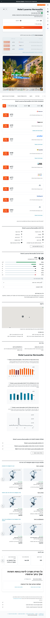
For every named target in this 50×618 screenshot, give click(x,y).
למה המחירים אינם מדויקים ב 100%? (34, 607)
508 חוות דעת (34, 13)
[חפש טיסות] (47, 9)
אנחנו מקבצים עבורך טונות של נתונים (34, 604)
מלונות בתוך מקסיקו (21, 613)
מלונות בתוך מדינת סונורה (12, 613)
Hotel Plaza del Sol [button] (18, 483)
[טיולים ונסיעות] (47, 24)
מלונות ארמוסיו (41, 615)
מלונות (36, 613)
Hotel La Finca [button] (40, 509)
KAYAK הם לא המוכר (37, 602)
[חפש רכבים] (47, 14)
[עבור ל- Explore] (47, 18)
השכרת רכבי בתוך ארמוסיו (36, 587)
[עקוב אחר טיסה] (47, 21)
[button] (1, 1)
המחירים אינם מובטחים (17, 598)
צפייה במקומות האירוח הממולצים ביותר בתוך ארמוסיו (11, 520)
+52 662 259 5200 (38, 16)
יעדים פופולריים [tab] (27, 579)
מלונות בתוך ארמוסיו (19, 587)
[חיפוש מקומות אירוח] (47, 11)
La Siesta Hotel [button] (40, 483)
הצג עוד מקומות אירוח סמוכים (8, 466)
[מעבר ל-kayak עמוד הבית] (41, 5)
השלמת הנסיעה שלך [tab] (37, 579)
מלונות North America (30, 613)
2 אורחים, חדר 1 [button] (38, 24)
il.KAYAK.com (41, 613)
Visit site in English (20, 1)
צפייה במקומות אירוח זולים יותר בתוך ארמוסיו (11, 492)
